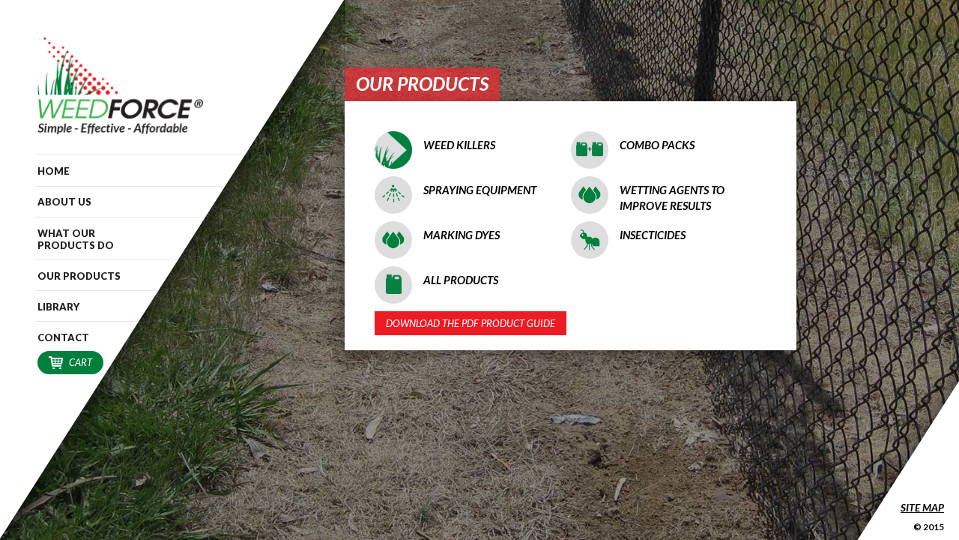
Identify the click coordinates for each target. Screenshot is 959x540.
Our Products (79, 276)
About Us (64, 202)
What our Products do (75, 239)
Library (58, 307)
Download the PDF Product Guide (470, 323)
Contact (63, 338)
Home (53, 171)
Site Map (922, 507)
